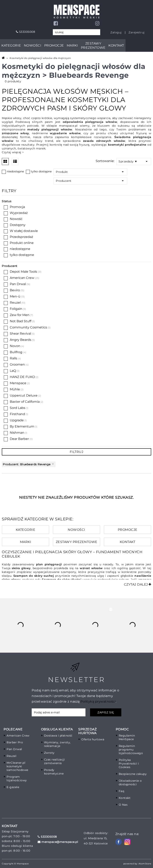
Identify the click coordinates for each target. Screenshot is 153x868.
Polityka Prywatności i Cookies (129, 763)
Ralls (13, 358)
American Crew (22, 278)
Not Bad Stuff (20, 321)
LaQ (13, 371)
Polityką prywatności (98, 701)
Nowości (32, 45)
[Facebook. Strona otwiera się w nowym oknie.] (118, 842)
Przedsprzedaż (21, 237)
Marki (72, 45)
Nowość (16, 219)
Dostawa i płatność (58, 735)
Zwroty (49, 753)
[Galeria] (5, 161)
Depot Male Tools (23, 271)
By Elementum (22, 426)
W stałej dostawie (24, 231)
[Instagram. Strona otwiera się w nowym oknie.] (127, 842)
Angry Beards (20, 340)
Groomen (17, 364)
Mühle (15, 389)
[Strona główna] (4, 58)
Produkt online (22, 243)
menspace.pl (68, 125)
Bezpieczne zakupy (133, 774)
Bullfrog (16, 352)
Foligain (16, 309)
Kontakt (116, 45)
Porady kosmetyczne (54, 771)
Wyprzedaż (19, 213)
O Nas (123, 804)
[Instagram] (97, 23)
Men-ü (15, 296)
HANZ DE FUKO (22, 377)
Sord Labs (17, 408)
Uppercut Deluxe (23, 395)
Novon (15, 346)
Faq (121, 791)
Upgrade (17, 420)
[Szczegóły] (15, 161)
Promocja (17, 207)
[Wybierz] (4, 172)
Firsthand (17, 414)
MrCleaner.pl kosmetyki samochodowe (17, 766)
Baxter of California (25, 402)
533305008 (26, 32)
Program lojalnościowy (17, 778)
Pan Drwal (18, 284)
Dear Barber (21, 439)
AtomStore (144, 863)
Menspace (18, 383)
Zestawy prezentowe (93, 46)
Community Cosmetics (28, 327)
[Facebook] (56, 23)
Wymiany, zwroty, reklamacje (57, 744)
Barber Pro (15, 742)
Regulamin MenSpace (127, 737)
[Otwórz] (147, 161)
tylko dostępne (41, 171)
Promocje (54, 45)
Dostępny (18, 225)
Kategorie (11, 45)
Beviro (15, 290)
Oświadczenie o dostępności (130, 782)
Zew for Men (19, 315)
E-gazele (13, 787)
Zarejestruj (136, 32)
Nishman (17, 432)
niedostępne (15, 171)
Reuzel (15, 302)
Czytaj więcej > (13, 152)
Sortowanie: (105, 161)
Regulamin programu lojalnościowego (131, 749)
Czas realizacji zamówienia (54, 761)
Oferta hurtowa (92, 739)
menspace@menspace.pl (59, 842)
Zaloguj (116, 32)
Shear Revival (20, 333)
